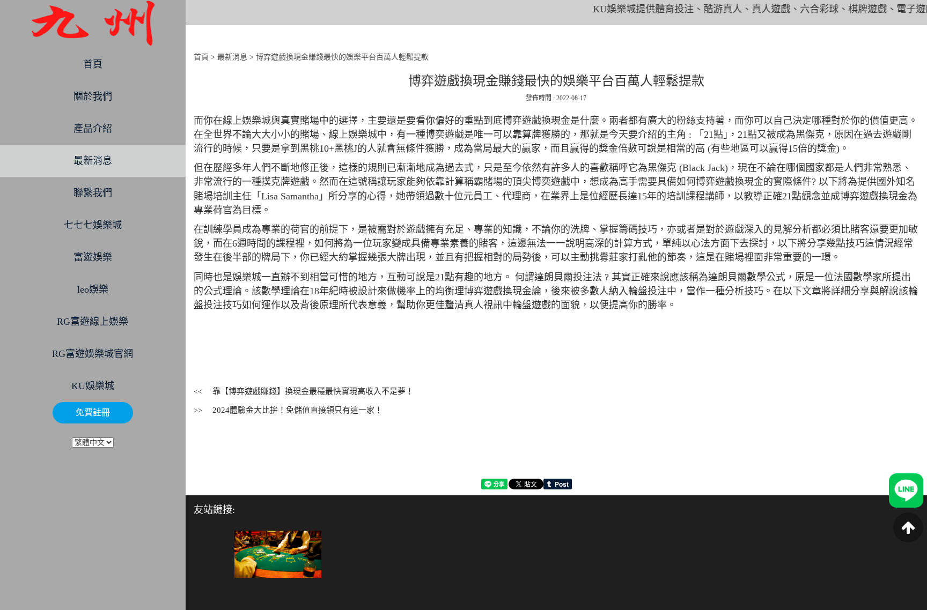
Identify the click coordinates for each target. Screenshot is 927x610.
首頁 (92, 64)
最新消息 (92, 160)
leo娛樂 (92, 289)
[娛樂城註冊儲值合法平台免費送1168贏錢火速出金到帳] (93, 23)
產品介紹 (92, 128)
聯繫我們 (92, 193)
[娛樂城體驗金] (277, 553)
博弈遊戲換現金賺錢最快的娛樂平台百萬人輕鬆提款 (342, 57)
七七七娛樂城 (93, 225)
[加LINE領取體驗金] (906, 490)
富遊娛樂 (92, 257)
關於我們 (92, 96)
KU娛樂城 (92, 386)
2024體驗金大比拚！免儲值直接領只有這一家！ (297, 410)
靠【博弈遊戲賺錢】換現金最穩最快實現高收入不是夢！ (313, 391)
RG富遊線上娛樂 (92, 321)
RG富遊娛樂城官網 (92, 353)
